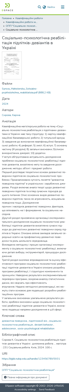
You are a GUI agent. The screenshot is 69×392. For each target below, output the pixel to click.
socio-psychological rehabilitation (36, 328)
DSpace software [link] (15, 386)
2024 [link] (5, 104)
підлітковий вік (38, 321)
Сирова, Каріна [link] (11, 115)
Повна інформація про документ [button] (27, 377)
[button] (7, 7)
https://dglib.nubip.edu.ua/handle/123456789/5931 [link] (31, 359)
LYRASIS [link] (59, 386)
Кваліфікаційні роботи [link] (29, 18)
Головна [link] (7, 18)
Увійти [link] (51, 7)
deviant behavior (43, 324)
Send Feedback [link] (47, 389)
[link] (34, 90)
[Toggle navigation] (62, 7)
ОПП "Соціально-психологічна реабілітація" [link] (22, 26)
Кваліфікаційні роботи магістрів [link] (22, 22)
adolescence (9, 328)
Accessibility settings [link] (25, 389)
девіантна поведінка (15, 321)
